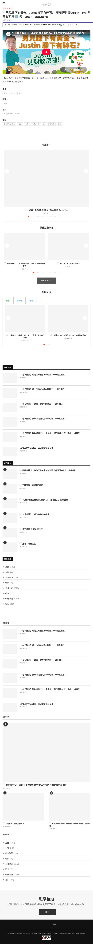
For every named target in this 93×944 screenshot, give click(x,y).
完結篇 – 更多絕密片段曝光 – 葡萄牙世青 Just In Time (47, 210)
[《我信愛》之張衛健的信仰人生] (10, 518)
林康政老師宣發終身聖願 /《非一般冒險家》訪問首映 (44, 500)
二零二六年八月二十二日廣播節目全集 (36, 448)
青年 (44, 124)
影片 (4, 8)
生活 (7, 567)
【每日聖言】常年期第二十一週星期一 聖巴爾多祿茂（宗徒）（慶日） (50, 433)
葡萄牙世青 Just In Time (12, 113)
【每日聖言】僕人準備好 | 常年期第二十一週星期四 (42, 389)
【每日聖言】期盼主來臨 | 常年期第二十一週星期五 (42, 375)
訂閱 (47, 912)
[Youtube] (48, 924)
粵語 (5, 103)
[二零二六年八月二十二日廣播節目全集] (10, 451)
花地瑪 (52, 124)
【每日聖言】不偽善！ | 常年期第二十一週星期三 (41, 404)
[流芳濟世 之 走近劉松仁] (10, 532)
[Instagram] (42, 924)
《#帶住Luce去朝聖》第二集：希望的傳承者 (69, 335)
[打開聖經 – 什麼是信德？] (10, 489)
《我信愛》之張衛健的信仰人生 (35, 514)
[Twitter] (37, 924)
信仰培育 (9, 599)
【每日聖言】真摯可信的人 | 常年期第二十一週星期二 (42, 419)
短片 (10, 8)
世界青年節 (35, 124)
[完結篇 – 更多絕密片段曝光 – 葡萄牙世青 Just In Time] (46, 178)
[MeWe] (54, 924)
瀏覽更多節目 (46, 280)
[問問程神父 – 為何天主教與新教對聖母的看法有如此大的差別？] (10, 474)
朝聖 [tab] (8, 301)
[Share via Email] (12, 136)
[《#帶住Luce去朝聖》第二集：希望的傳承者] (68, 318)
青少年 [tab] (19, 301)
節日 (7, 604)
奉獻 (20, 124)
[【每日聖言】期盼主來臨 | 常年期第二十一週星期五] (10, 378)
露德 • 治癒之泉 (28, 544)
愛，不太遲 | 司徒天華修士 (69, 263)
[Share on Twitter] (7, 136)
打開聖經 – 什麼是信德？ (32, 485)
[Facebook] (32, 924)
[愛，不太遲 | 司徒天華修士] (68, 246)
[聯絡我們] (60, 924)
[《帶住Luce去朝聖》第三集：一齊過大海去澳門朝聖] (25, 318)
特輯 (7, 583)
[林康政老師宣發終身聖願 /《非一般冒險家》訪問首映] (10, 503)
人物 (7, 572)
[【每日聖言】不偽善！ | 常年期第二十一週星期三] (10, 407)
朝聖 (5, 93)
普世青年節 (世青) (9, 124)
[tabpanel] (46, 325)
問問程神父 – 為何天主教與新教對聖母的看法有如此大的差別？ (49, 470)
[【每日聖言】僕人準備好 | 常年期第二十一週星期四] (10, 393)
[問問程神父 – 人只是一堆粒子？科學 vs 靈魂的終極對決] (24, 246)
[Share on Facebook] (4, 136)
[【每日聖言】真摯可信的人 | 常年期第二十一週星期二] (10, 422)
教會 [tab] (31, 301)
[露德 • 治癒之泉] (10, 547)
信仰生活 (9, 588)
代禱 (59, 124)
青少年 (13, 93)
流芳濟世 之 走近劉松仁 (32, 529)
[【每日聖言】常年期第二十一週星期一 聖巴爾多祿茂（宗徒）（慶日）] (10, 437)
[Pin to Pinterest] (9, 136)
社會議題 (9, 577)
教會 (20, 93)
